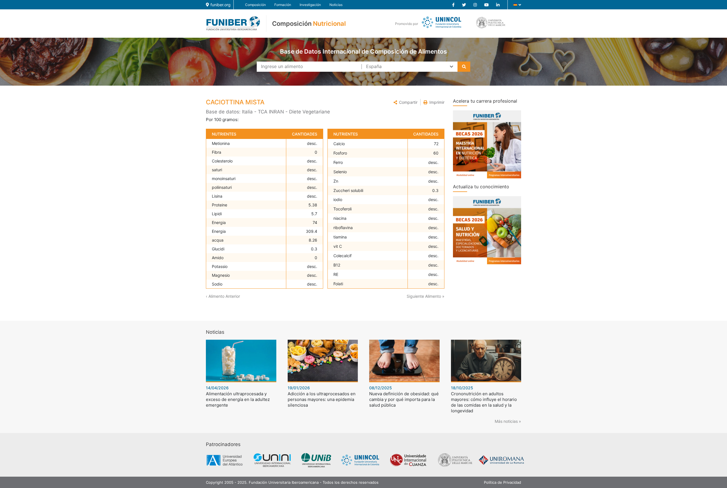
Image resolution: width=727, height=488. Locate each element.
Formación (282, 5)
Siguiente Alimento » (425, 296)
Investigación (310, 5)
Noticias (335, 5)
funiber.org (220, 4)
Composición (255, 5)
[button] (405, 102)
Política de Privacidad (502, 482)
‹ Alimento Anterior (223, 296)
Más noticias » (508, 421)
